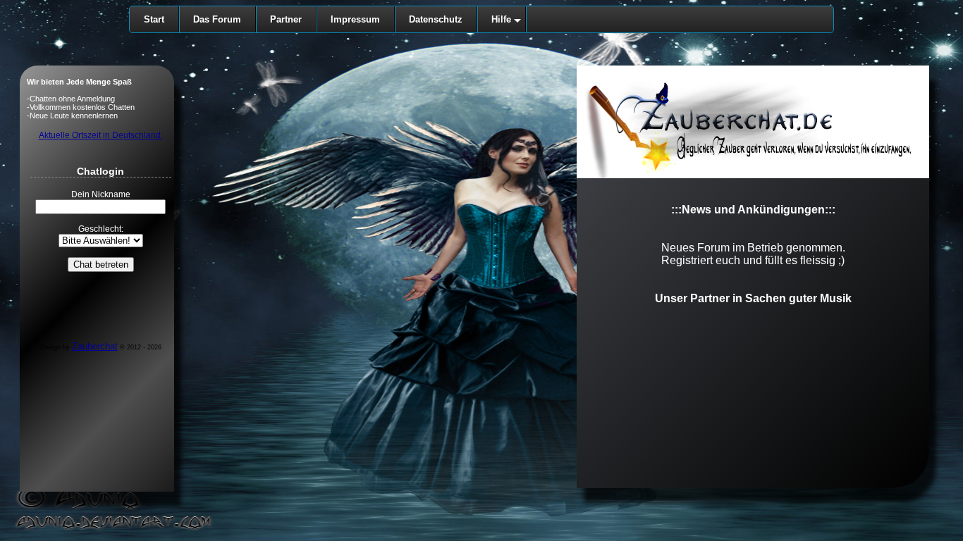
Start (154, 19)
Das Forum (217, 19)
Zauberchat (95, 346)
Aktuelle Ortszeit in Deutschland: (101, 135)
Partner (286, 19)
